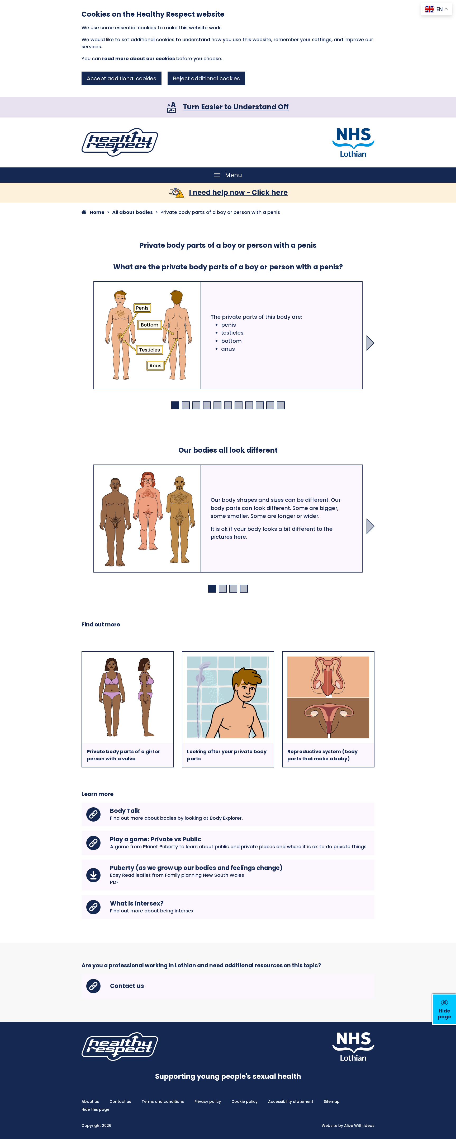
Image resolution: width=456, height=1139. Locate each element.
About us (90, 1101)
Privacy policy (207, 1101)
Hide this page (95, 1109)
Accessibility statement (290, 1101)
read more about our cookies (138, 58)
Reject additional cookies (206, 78)
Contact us (120, 1101)
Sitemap (332, 1101)
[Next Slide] (370, 343)
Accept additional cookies (121, 78)
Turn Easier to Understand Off (236, 107)
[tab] (175, 405)
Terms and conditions (163, 1101)
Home (96, 212)
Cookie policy (244, 1101)
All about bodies (132, 212)
